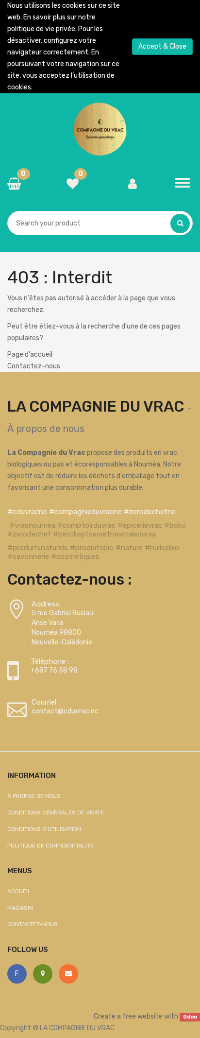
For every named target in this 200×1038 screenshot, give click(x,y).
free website (142, 1016)
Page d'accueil (29, 354)
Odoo (190, 1017)
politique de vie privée (41, 29)
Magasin (20, 907)
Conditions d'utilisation (44, 829)
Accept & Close (162, 46)
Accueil (19, 891)
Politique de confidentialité (50, 845)
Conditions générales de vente (55, 812)
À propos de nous (45, 428)
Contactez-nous (33, 366)
